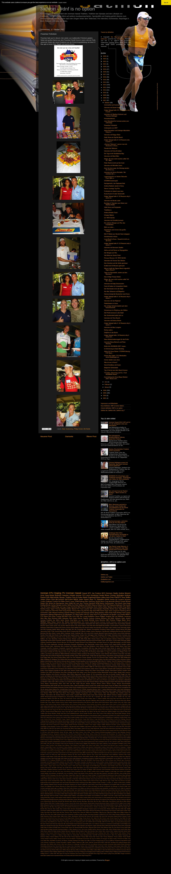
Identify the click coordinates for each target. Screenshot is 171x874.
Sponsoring (43, 631)
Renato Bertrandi (81, 640)
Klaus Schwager (67, 780)
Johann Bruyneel (115, 769)
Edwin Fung (70, 737)
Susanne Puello (53, 833)
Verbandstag (43, 846)
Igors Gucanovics (126, 760)
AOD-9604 (54, 698)
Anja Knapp (127, 603)
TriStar (53, 631)
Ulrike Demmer (57, 844)
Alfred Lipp (99, 700)
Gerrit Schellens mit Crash (112, 365)
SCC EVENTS (89, 821)
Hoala (55, 758)
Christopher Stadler (45, 667)
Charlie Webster (104, 721)
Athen (62, 646)
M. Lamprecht (127, 788)
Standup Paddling (86, 691)
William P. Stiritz (101, 849)
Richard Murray (120, 629)
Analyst (70, 702)
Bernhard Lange (122, 709)
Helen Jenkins (126, 618)
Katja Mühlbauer (92, 678)
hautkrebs (125, 694)
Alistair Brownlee (55, 595)
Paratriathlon (81, 685)
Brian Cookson (100, 713)
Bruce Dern (53, 715)
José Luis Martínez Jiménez (71, 773)
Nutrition (43, 609)
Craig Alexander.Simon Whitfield (76, 726)
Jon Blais (88, 771)
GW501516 (64, 749)
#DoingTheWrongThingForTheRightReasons (55, 696)
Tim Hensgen (104, 838)
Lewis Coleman (55, 786)
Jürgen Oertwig (91, 775)
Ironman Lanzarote (118, 762)
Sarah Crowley (50, 625)
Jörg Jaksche (59, 775)
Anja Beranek (106, 631)
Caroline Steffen (67, 605)
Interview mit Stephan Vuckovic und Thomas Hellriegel (115, 115)
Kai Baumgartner (117, 37)
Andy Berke (125, 704)
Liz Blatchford (127, 680)
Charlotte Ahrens (96, 665)
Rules (54, 616)
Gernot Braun (50, 750)
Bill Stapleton (93, 663)
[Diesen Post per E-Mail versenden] (43, 429)
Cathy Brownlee (78, 719)
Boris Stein (113, 663)
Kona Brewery (121, 780)
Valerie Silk (52, 694)
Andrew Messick (125, 593)
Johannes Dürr (118, 676)
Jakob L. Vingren (48, 765)
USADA (53, 607)
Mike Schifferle (102, 801)
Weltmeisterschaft (92, 847)
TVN (54, 693)
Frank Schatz (88, 745)
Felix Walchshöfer (52, 597)
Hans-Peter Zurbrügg (66, 672)
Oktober (107, 102)
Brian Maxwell (115, 713)
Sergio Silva (128, 825)
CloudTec (49, 648)
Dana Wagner (77, 728)
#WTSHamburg (78, 696)
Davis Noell (47, 732)
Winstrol (129, 849)
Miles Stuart (109, 801)
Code (90, 724)
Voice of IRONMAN (89, 846)
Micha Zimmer (73, 799)
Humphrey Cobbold (93, 758)
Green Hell (68, 752)
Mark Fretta (111, 792)
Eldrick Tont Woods (90, 737)
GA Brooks (59, 749)
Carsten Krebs (47, 719)
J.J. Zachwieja (76, 763)
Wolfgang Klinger (109, 851)
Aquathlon (83, 661)
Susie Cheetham (61, 833)
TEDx (48, 834)
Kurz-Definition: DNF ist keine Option (112, 406)
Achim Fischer (72, 698)
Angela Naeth (47, 706)
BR (81, 707)
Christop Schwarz (105, 722)
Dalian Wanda (71, 609)
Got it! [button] (166, 2)
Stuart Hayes (104, 691)
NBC (107, 620)
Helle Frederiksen (99, 635)
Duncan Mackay (111, 736)
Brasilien (86, 713)
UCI (63, 614)
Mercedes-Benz (114, 797)
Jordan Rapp (113, 771)
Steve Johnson (106, 831)
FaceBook (50, 624)
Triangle (111, 657)
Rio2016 (42, 625)
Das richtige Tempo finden (112, 277)
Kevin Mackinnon (67, 637)
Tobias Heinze (51, 622)
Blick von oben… (109, 227)
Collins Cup (120, 622)
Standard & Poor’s (77, 829)
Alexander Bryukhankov (77, 644)
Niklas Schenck (114, 805)
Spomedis (55, 829)
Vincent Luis (105, 642)
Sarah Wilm (85, 823)
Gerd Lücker (100, 650)
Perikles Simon (74, 655)
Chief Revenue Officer (122, 721)
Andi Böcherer (87, 702)
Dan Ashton (57, 728)
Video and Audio (97, 642)
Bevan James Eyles (63, 711)
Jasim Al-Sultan (111, 765)
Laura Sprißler (111, 680)
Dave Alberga (124, 728)
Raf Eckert (84, 687)
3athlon (100, 607)
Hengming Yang (126, 650)
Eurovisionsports (70, 741)
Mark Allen (43, 618)
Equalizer (75, 739)
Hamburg (123, 610)
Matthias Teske (107, 795)
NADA (89, 605)
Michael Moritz (47, 801)
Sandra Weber (62, 657)
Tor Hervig (92, 840)
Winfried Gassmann (121, 849)
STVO (108, 821)
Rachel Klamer (52, 640)
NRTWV (117, 803)
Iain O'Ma (105, 760)
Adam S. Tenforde (97, 698)
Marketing (47, 793)
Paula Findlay (121, 624)
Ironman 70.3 (80, 595)
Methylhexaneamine (54, 799)
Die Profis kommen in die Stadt (114, 313)
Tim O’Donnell (71, 642)
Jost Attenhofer (60, 773)
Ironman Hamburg (108, 762)
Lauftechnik (84, 784)
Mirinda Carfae (115, 801)
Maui (49, 618)
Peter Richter (82, 655)
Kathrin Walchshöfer (86, 624)
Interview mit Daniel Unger (112, 107)
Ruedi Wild (50, 821)
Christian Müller (66, 722)
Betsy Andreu (81, 663)
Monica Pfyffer (48, 803)
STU (106, 821)
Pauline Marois (120, 810)
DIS (109, 618)
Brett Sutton (79, 614)
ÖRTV (89, 855)
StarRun (94, 829)
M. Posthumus (43, 790)
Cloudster (86, 724)
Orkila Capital (74, 685)
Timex (68, 693)
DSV (53, 728)
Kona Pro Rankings (91, 652)
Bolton (126, 711)
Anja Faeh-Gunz (62, 706)
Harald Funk (76, 672)
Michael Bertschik (91, 799)
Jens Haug (86, 767)
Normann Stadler (112, 593)
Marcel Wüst (124, 790)
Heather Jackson (116, 650)
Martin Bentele (61, 629)
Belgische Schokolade (111, 367)
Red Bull (65, 818)
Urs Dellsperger (76, 844)
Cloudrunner (81, 724)
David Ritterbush (123, 730)
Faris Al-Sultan (77, 597)
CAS (85, 614)
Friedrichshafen (97, 747)
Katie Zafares (63, 778)
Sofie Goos (71, 691)
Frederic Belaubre (68, 747)
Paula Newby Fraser (106, 685)
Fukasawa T (123, 747)
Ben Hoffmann (74, 646)
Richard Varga (113, 818)
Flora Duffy (48, 635)
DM (96, 667)
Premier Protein (68, 687)
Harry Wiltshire (108, 650)
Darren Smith (127, 667)
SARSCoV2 (76, 689)
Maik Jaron (74, 790)
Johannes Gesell (124, 769)
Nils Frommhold (79, 629)
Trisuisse (99, 693)
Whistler (54, 849)
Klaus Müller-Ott (70, 603)
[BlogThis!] (45, 429)
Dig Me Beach (100, 601)
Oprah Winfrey (110, 624)
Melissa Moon (91, 797)
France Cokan (127, 743)
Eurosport (63, 741)
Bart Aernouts (119, 631)
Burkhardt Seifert (97, 715)
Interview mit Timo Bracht (112, 318)
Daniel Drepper (102, 667)
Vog (82, 610)
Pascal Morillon (78, 810)
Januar (107, 387)
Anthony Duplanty (75, 706)
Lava (116, 680)
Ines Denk (67, 762)
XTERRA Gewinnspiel (111, 180)
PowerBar (106, 609)
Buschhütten (106, 625)
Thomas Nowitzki (44, 838)
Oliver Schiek (56, 808)
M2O (49, 790)
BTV (119, 597)
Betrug (75, 663)
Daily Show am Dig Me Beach (113, 137)
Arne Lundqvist (109, 706)
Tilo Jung (91, 838)
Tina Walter (125, 838)
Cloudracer (55, 648)
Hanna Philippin (100, 616)
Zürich (101, 853)
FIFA (67, 650)
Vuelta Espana (116, 846)
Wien (105, 694)
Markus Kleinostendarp (51, 683)
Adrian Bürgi (110, 698)
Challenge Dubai (53, 721)
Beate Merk (47, 709)
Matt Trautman (60, 795)
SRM (103, 821)
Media (45, 797)
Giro (47, 672)
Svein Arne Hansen (70, 833)
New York (124, 653)
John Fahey (125, 676)
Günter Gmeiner (122, 752)
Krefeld (53, 782)
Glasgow (84, 750)
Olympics (101, 612)
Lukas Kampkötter (103, 788)
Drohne (96, 736)
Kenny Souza (94, 778)
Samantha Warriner (92, 689)
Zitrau (95, 853)
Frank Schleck (95, 745)
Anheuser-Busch (65, 661)
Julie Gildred (111, 773)
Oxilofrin (48, 810)
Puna (89, 814)
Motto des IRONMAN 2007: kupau (115, 346)
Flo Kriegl (76, 743)
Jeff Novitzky (78, 676)
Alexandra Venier (81, 700)
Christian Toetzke (109, 646)
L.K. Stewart (114, 782)
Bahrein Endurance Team (94, 707)
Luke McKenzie (56, 653)
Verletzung (49, 846)
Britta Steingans (123, 713)
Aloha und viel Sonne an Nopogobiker (116, 250)
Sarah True (69, 657)
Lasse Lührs (95, 680)
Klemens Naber (59, 680)
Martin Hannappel (69, 793)
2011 (104, 90)
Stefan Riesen (43, 831)
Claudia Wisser (103, 595)
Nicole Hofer (100, 805)
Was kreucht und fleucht (80, 847)
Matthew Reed (83, 795)
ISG (94, 674)
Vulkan (122, 846)
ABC (102, 696)
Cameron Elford (66, 717)
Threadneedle (79, 838)
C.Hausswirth (104, 715)
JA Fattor (87, 763)
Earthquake (119, 668)
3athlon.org (120, 39)
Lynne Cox (116, 788)
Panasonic (65, 810)
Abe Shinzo (60, 698)
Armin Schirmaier (88, 706)
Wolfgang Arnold (84, 851)
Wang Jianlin (62, 631)
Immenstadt (43, 762)
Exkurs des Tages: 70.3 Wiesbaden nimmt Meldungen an (115, 356)
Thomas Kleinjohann (108, 836)
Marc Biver (118, 790)
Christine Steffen (97, 722)
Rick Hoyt (119, 818)
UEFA (99, 842)
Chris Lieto (87, 633)
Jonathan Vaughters (105, 771)
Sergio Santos (121, 825)
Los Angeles (60, 788)
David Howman (108, 633)
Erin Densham (62, 650)
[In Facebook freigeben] (48, 429)
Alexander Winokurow (60, 700)
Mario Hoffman (89, 792)
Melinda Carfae (76, 797)
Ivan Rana (106, 674)
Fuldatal (129, 747)
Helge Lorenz (83, 672)
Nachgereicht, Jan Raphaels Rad (114, 183)
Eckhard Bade (49, 737)
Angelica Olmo (53, 706)
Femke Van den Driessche (67, 743)
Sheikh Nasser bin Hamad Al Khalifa (74, 827)
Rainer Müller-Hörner (62, 816)
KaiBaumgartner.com (107, 582)
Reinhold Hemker (61, 640)
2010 (105, 92)
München (102, 620)
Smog (122, 827)
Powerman (61, 687)
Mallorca (97, 681)
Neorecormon (76, 805)
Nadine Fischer (123, 803)
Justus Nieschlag (121, 627)
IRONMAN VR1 (71, 760)
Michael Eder (113, 799)
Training (58, 616)
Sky (113, 827)
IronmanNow (98, 674)
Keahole (67, 612)
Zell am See (85, 853)
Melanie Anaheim (63, 797)
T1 (46, 834)
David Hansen (102, 730)
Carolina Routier (123, 717)
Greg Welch (127, 607)
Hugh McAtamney (77, 758)
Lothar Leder (51, 681)
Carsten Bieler (60, 633)
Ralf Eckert (69, 599)
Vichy (53, 846)
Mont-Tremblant (56, 803)
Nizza (62, 685)
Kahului (103, 775)
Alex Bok (105, 659)
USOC (108, 842)
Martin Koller (77, 793)
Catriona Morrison (62, 665)
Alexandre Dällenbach (91, 700)
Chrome (51, 724)
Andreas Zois (93, 704)
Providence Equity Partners (107, 629)
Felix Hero (49, 743)
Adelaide (104, 698)
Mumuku (87, 612)
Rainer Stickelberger (73, 816)
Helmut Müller (86, 756)
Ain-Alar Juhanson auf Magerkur (114, 291)
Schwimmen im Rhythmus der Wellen (116, 310)
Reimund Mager (79, 818)
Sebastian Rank (67, 618)
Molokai (129, 801)
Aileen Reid (116, 698)
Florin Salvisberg (92, 743)
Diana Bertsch (77, 668)
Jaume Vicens (118, 765)
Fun (48, 749)
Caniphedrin (116, 717)
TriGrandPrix (63, 842)
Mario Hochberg (81, 792)
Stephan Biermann (65, 831)
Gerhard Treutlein (122, 670)
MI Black (58, 790)
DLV (94, 667)
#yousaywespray (72, 659)
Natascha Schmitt (68, 805)
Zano (77, 853)
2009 (105, 95)
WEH (122, 657)
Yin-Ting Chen (66, 853)
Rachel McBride (77, 687)
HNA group (54, 754)
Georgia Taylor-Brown (111, 670)
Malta (93, 790)
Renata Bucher (86, 818)
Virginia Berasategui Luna (117, 642)
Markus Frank (53, 793)
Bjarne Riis (92, 711)
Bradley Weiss (120, 663)
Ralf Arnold (81, 816)
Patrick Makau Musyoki (88, 810)
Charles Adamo (76, 665)
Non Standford (68, 806)
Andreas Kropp (52, 704)
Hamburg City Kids (72, 754)
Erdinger (55, 650)
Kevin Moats (113, 778)
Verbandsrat (128, 844)
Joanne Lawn (76, 769)
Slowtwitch (65, 691)
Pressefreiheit (95, 629)
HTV (98, 614)
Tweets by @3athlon (107, 32)
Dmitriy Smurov (95, 668)
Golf (118, 750)
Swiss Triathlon (110, 833)
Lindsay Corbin (81, 786)
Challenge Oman (74, 721)
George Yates (127, 749)
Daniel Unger (104, 610)
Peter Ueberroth (81, 812)
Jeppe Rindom (86, 676)
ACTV (115, 696)
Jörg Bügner (66, 678)
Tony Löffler (87, 840)
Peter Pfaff (114, 597)
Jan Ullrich (56, 620)
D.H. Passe (116, 726)
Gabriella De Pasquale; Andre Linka (76, 749)
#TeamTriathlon (70, 696)
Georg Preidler (100, 670)
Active (49, 644)
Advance (79, 659)
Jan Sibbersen (49, 676)
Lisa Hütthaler (119, 616)
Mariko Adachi (66, 792)
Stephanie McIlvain (75, 831)
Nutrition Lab (97, 806)
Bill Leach (87, 711)
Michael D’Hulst (106, 799)
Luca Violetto (81, 788)
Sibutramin (91, 827)
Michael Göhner (101, 683)
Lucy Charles (121, 614)
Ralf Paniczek (87, 816)
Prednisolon (70, 814)
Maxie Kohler (121, 795)
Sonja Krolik (78, 691)
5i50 (93, 696)
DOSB (97, 603)
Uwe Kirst (88, 844)
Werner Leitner (123, 847)
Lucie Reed (48, 653)
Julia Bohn (91, 773)
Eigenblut (82, 737)
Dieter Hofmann (116, 618)
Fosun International (112, 743)
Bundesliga (79, 715)
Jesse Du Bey (94, 676)
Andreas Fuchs (108, 644)
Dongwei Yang (72, 736)
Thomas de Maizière (71, 838)
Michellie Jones (94, 620)
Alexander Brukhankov (64, 644)
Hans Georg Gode (96, 754)
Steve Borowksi (91, 831)
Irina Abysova (89, 762)
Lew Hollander (48, 786)
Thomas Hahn (99, 836)
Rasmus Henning (114, 655)
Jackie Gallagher (117, 763)
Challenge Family (69, 633)
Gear (123, 597)
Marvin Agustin (105, 793)
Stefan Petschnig (121, 640)
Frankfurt (55, 601)
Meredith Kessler (123, 797)
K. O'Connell (99, 775)
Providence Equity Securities (80, 814)
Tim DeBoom (97, 838)
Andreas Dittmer (109, 702)
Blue (97, 711)
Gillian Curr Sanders (66, 750)
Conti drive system (115, 724)
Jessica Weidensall (111, 767)
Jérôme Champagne (51, 775)
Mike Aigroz (84, 801)
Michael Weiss (109, 653)
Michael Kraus (67, 639)
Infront (128, 610)
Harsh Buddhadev (113, 754)
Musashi (97, 803)
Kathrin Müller (124, 777)
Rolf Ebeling (104, 820)
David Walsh (51, 668)
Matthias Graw (99, 795)
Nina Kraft (51, 655)
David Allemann (82, 730)
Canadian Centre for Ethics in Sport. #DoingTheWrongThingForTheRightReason (94, 717)
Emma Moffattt (127, 737)
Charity (69, 665)
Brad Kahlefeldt (71, 713)
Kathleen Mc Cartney (115, 777)
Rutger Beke (47, 657)
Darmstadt (118, 728)
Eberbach (42, 737)
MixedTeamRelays (45, 685)
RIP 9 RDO (109, 814)
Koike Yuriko (115, 780)
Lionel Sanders (97, 609)
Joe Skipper (89, 769)
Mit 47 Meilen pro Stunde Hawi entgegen (117, 234)
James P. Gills (71, 765)
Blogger (107, 860)
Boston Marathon (52, 713)
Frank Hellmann (65, 745)
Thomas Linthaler (118, 836)
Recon (56, 818)
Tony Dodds (81, 840)
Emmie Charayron (44, 739)
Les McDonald (94, 637)
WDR (81, 694)
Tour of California (110, 840)
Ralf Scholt (102, 816)
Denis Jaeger (69, 732)
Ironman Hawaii (73, 593)
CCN (114, 715)
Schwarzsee (103, 823)
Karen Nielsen (61, 777)
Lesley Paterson (102, 637)
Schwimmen (109, 823)
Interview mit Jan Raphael (112, 301)
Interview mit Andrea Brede (112, 320)
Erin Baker (114, 739)
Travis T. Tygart (92, 693)
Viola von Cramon (66, 846)
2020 (105, 66)
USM (106, 842)
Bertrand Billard (54, 711)
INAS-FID (126, 758)
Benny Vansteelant (89, 709)
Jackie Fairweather (108, 763)
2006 (105, 390)
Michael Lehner (100, 653)
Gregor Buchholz (71, 607)
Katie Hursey (56, 778)
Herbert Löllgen (110, 756)
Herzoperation (97, 627)
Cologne (94, 724)
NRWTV (128, 614)
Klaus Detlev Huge (49, 680)
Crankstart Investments (78, 667)
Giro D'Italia (73, 750)
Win (106, 849)
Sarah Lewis (116, 689)
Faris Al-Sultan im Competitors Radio (115, 286)
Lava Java (79, 603)
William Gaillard (93, 849)
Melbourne (69, 797)
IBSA (119, 758)
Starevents (99, 829)
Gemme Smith (94, 749)
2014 (105, 82)
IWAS (101, 760)
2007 (105, 100)
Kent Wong (107, 778)
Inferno (71, 762)
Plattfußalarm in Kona (111, 303)
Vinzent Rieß (58, 846)
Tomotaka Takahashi (73, 840)
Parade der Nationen (110, 148)
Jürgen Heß (78, 775)
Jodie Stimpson (53, 612)
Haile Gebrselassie (62, 754)
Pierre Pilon (47, 814)
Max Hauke (76, 683)
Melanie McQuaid (91, 683)
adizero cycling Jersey (109, 853)
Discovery (48, 736)
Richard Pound (91, 640)
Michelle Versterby (77, 801)
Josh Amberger (52, 773)
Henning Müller (102, 756)
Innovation (83, 762)
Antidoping (113, 631)
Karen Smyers (69, 777)
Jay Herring (125, 765)
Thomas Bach (76, 610)
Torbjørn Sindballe (76, 693)
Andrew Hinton (109, 704)
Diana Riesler (110, 648)
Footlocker (105, 743)
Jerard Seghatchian (94, 767)
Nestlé (55, 685)
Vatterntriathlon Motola (119, 844)
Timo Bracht (118, 603)
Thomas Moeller (127, 836)
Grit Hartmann (56, 672)
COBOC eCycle (120, 715)
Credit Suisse (94, 726)
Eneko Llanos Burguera (47, 670)
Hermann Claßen (118, 756)
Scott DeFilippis (124, 823)
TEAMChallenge (80, 601)
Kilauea (72, 612)
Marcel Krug (119, 637)
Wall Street (57, 847)
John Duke (49, 771)
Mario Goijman (73, 792)
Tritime (104, 693)
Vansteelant (111, 844)
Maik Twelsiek (91, 681)
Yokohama (72, 853)
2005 (105, 393)
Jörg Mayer (65, 775)
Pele (53, 610)
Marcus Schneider (49, 792)
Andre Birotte (95, 702)
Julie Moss (116, 773)
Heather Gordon (53, 756)
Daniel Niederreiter (94, 728)
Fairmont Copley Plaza (117, 741)
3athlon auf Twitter (106, 577)
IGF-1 (122, 758)
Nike (47, 655)
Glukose (105, 750)
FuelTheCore (117, 747)
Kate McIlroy (92, 777)
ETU (78, 609)
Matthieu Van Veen (45, 639)
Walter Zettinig (70, 847)
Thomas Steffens (53, 838)
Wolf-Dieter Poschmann (74, 851)
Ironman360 (47, 763)
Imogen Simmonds (112, 635)
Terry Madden (118, 834)
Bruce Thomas (70, 715)
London (42, 601)
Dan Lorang (83, 616)
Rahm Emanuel (53, 816)
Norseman (67, 685)
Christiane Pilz (89, 722)
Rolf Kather (98, 640)
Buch (75, 715)
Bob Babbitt (99, 625)
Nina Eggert (58, 806)
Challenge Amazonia (126, 719)
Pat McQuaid (57, 655)
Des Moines (76, 732)
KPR (44, 629)
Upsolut (57, 631)
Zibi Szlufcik (127, 642)
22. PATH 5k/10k (109, 218)
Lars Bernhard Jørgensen (68, 784)
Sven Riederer (44, 693)
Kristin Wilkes (88, 782)
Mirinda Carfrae (51, 605)
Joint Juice (83, 771)
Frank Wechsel (111, 745)
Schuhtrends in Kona (110, 236)
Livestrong (127, 616)
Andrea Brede (112, 659)
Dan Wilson (71, 728)
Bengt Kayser (71, 709)
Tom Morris (58, 840)
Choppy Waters (109, 215)
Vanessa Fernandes (103, 844)
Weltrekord (100, 847)
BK (70, 707)
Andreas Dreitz (99, 644)
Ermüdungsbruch (126, 739)
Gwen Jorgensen (114, 610)
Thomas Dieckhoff (89, 603)
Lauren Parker (91, 784)
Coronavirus (77, 648)
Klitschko (105, 780)
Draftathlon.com (106, 579)
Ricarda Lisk (122, 655)
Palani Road (108, 612)
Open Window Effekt (109, 808)
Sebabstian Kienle (92, 607)
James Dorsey (64, 765)
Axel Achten (51, 707)
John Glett (54, 771)
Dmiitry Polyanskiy (55, 736)
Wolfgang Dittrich (101, 851)
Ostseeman (43, 810)
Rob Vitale (128, 818)
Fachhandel (101, 741)
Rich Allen (99, 818)
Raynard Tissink (126, 816)
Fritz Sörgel (93, 670)
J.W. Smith (82, 763)
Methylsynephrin (63, 799)
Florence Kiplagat (83, 743)
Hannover (89, 754)
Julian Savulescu (103, 773)
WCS (103, 593)
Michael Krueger (111, 683)
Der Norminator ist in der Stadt (113, 289)
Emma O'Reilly (127, 668)
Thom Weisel (62, 693)
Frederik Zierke (76, 747)
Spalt (41, 829)
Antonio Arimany (44, 646)
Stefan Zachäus (57, 831)
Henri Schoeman (92, 672)
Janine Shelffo (71, 676)
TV (95, 599)
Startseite (69, 436)
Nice (59, 685)
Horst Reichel (55, 674)
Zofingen (119, 694)
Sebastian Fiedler (75, 825)
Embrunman (120, 737)
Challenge (49, 601)
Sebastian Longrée (57, 691)
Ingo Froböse (77, 762)
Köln (94, 624)
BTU (116, 661)
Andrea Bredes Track (110, 212)
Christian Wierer (118, 646)
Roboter (76, 820)
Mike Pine (96, 801)
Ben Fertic (72, 616)
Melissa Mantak (84, 797)
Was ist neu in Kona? (110, 362)
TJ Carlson (53, 834)
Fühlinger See (52, 749)
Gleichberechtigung (91, 750)
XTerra (48, 599)
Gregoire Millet (81, 752)
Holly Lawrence (126, 672)
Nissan (63, 806)
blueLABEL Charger (119, 853)
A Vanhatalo (97, 696)
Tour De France (45, 607)
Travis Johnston (44, 842)
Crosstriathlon (84, 648)
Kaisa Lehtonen (118, 775)
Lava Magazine (105, 784)
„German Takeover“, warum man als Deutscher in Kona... (115, 144)
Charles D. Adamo (86, 665)
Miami (68, 799)
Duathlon (56, 627)
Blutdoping (100, 663)
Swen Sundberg (99, 833)
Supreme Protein (44, 833)
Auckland (66, 646)
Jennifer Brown (68, 767)
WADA (75, 599)
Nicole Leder (100, 639)
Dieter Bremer (86, 734)
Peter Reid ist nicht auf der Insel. (114, 163)
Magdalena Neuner (81, 681)
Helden (91, 627)
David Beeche (95, 730)
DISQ (41, 728)
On (105, 639)
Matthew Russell (91, 795)
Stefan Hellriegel (113, 829)
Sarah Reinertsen (78, 823)
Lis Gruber (88, 786)
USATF (102, 842)
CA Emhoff (110, 715)
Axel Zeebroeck (58, 707)
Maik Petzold (82, 607)
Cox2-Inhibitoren (64, 726)
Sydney (54, 642)
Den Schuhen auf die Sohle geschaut (115, 263)
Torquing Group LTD (100, 840)
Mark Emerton (104, 792)
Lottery (56, 681)
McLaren (82, 683)
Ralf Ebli (128, 624)
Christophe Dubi (44, 724)
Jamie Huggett (85, 765)
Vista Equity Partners (79, 846)
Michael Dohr (99, 799)
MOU (62, 790)
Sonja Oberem (78, 618)
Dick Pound (74, 734)
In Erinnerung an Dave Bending (114, 349)
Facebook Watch (73, 650)
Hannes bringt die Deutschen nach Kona (117, 294)
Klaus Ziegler (99, 780)
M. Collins (121, 788)
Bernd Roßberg (106, 709)
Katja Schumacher (102, 678)
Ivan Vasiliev (105, 627)
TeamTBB (94, 834)
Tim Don (94, 657)
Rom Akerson (111, 820)
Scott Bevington (116, 823)
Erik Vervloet (85, 627)
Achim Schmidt (80, 698)
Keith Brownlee (82, 778)
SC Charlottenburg (78, 821)
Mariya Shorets (96, 792)
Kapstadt (49, 777)
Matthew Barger (68, 795)
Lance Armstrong (92, 595)
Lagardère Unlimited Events (50, 784)
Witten (42, 659)
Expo (93, 741)
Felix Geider (43, 743)
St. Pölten (69, 829)
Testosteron (79, 657)
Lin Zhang (67, 786)
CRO (44, 717)
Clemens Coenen (56, 667)
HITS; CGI (48, 754)
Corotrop (58, 726)
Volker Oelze (104, 846)
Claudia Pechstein (72, 724)
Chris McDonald (50, 722)
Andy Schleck (57, 661)
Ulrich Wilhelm (50, 844)
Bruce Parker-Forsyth (61, 715)
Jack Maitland (99, 763)
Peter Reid (58, 610)
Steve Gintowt (98, 831)
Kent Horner (101, 778)
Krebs (49, 782)
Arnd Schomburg (90, 661)
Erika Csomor (99, 739)
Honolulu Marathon (45, 674)
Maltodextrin (98, 790)
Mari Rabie (118, 681)
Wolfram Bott (63, 659)
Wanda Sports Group (89, 694)
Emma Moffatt (74, 627)
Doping (57, 593)
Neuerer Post (46, 436)
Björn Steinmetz (90, 601)
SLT (80, 689)
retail (71, 855)
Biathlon (87, 663)
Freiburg (87, 670)
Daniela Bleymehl (99, 633)
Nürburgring (103, 806)
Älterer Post (91, 436)
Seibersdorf (108, 825)
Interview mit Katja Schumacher (114, 283)
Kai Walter (62, 601)
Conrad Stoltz (69, 648)
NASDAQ (112, 803)
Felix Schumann (56, 743)
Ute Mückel (82, 844)
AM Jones (125, 696)
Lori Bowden (43, 681)
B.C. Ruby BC (65, 707)
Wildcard (68, 625)
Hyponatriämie (109, 758)
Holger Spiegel (117, 672)
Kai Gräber (78, 678)
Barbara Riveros (122, 661)
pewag (68, 855)
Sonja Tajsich (50, 609)
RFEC (104, 814)
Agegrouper (54, 644)
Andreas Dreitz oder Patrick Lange (122, 702)
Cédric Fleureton (102, 726)
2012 (105, 87)
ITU (63, 593)
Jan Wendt (56, 676)
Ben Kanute (53, 663)
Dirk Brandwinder (111, 734)
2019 (105, 69)
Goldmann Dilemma (112, 750)
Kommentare (107, 568)
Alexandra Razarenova (71, 700)
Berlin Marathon (98, 709)
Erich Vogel (93, 739)
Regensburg (58, 614)
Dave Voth (75, 730)
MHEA (62, 653)
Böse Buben (52, 633)
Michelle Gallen (68, 801)
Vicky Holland (89, 642)
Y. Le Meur (50, 853)
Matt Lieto (69, 683)
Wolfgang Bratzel (92, 851)
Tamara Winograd (84, 834)
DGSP (129, 726)
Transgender (84, 693)
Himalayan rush (44, 758)
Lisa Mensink (107, 786)
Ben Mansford (64, 709)
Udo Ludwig (119, 842)
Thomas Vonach (62, 838)
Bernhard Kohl (44, 633)
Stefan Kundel (120, 829)
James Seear (78, 765)
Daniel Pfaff (109, 667)
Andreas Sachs (69, 704)
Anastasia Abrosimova (78, 702)
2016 (105, 77)
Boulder (59, 713)
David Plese (116, 730)
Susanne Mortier (126, 691)
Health (47, 756)
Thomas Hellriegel (61, 609)
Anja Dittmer (123, 609)
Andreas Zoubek (101, 704)
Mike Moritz (90, 801)
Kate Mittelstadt (99, 777)
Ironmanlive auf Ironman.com (113, 105)
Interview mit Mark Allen (111, 156)
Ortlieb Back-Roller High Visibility (122, 808)
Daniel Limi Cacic (86, 728)
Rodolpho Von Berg (83, 820)
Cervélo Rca (117, 719)
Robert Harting (52, 820)
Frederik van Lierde (59, 624)
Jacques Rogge (120, 674)
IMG (106, 635)
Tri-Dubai (58, 842)
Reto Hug (107, 687)
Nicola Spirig (94, 612)
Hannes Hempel (79, 635)
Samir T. (99, 689)
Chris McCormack (57, 599)
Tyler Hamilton (120, 693)
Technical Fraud (102, 834)
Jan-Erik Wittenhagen (95, 765)
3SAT (89, 696)
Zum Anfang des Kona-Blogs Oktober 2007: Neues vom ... (116, 377)
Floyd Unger (99, 743)
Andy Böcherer (49, 661)
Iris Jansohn (97, 762)
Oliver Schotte (63, 808)
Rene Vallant (94, 818)
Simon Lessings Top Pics (112, 188)
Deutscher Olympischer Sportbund (56, 734)
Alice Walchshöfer (90, 644)
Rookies (126, 820)
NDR (52, 685)
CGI (129, 663)
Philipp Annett (78, 429)
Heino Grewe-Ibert (68, 756)
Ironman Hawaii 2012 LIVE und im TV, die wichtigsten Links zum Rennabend (119, 423)
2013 (105, 85)
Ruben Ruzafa (68, 689)
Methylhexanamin (44, 799)
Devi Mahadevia (69, 668)
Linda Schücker (74, 786)
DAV (120, 726)
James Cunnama (122, 635)
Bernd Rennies (61, 663)
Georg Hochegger (83, 650)
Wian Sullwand (99, 694)
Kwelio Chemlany (101, 782)
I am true (115, 758)
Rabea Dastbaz (116, 814)
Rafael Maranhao (44, 816)
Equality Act (57, 670)
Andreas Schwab (77, 704)
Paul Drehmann (105, 810)
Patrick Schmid (89, 685)
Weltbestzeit (127, 657)
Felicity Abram (127, 741)
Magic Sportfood (68, 790)
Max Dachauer (92, 653)
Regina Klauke (71, 818)
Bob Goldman (101, 711)
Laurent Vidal (98, 784)
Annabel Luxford (126, 644)
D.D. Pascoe (110, 726)
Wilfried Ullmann (66, 849)
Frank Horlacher (74, 745)
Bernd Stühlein (69, 663)
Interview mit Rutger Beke (112, 135)
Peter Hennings (123, 685)
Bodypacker (107, 663)
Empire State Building (55, 739)
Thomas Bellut (84, 836)
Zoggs (98, 853)
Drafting (42, 605)
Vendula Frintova (60, 694)
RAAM (101, 814)
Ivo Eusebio (112, 674)
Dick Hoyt (68, 734)
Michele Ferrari (117, 653)
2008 (105, 98)
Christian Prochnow (111, 622)
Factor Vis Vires (108, 741)
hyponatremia (57, 855)
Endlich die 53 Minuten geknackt (114, 265)
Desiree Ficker (83, 732)
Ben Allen (59, 709)
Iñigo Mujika (65, 763)
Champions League (95, 721)
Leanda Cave (79, 612)
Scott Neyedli (47, 825)
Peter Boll (59, 812)
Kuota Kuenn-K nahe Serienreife (114, 194)
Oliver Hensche (48, 808)
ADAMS (120, 696)
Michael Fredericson (122, 799)
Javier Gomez (64, 620)
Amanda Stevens (60, 702)
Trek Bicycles (52, 842)
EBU (114, 668)
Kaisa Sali (125, 775)
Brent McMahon (91, 646)
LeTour (126, 652)
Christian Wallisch (81, 722)
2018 (105, 72)
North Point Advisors (89, 806)
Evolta (85, 741)
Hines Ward (51, 758)
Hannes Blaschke (81, 754)
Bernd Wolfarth (114, 709)
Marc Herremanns (72, 653)
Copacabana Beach (126, 724)
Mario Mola (124, 681)
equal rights (43, 855)
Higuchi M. (128, 756)
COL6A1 (126, 715)
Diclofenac (79, 734)
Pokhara (59, 814)
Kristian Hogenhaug (80, 782)
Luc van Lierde (83, 620)
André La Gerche (117, 704)
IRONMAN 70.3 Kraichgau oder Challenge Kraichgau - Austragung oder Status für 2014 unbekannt (119, 477)
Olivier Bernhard (71, 808)
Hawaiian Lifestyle (68, 595)
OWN (119, 806)
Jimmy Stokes (43, 769)
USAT (118, 657)
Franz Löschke (84, 609)
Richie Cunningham (123, 687)
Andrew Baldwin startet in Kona (114, 186)
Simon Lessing (113, 640)
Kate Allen (59, 637)
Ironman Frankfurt (46, 620)
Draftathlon (91, 616)
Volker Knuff (98, 846)
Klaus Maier (60, 780)
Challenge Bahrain (44, 721)
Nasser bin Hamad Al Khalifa (57, 805)
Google (121, 750)
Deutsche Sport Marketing (118, 732)
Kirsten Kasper (44, 780)
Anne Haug (44, 595)
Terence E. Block (110, 834)
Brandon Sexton (79, 713)
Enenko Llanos (63, 739)
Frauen (54, 747)
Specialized (46, 829)
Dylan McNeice (103, 668)
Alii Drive (87, 610)
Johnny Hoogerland (76, 771)
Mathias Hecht (122, 793)
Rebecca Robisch (97, 605)
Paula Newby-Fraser (119, 612)
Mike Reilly (84, 639)
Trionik (86, 842)
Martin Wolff (99, 793)
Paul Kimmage (66, 655)
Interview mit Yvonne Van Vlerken (114, 260)
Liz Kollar (125, 786)
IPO (66, 624)
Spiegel (51, 829)
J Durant (70, 763)
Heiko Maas (61, 756)
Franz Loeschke (119, 745)
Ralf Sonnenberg (109, 816)
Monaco (42, 803)
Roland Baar (98, 820)
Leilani (117, 784)
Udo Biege (113, 842)
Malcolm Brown (88, 790)
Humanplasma (85, 758)
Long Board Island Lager (51, 788)
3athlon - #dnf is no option (67, 8)
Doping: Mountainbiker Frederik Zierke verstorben (119, 449)
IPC (130, 758)
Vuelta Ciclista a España (72, 694)
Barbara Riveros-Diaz (117, 707)
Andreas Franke (44, 704)
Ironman (44, 593)
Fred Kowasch (59, 747)
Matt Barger (46, 795)
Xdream (73, 625)
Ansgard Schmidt (75, 661)
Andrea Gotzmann (121, 659)
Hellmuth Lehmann (77, 756)
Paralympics (71, 810)
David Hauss (43, 668)
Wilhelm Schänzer (112, 694)
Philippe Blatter (121, 620)
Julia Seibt (96, 773)
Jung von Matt (123, 773)
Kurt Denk (75, 605)
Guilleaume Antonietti (98, 752)
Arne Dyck (102, 706)
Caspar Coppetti (66, 719)
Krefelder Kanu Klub (60, 782)
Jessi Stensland (103, 767)
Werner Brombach (107, 847)
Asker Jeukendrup (67, 429)
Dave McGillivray (68, 730)
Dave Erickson (60, 730)
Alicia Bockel (117, 700)
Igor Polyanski (117, 760)
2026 (105, 56)
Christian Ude (73, 722)
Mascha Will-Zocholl (114, 793)
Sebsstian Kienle (101, 825)
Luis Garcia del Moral (94, 788)
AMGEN (50, 698)
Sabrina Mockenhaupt (122, 821)
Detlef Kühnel (50, 627)
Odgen (125, 806)
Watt (87, 847)
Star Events (85, 829)
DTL (88, 614)
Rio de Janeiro (44, 689)
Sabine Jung (114, 821)
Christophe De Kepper (125, 722)
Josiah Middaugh (51, 637)
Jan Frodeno (96, 593)
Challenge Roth (79, 633)
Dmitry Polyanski (64, 736)
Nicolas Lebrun (92, 805)
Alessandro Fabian (98, 659)
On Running (100, 808)
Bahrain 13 (85, 707)
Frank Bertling (58, 745)
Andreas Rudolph (60, 704)
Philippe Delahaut (124, 812)
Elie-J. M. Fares (99, 737)
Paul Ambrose (97, 810)
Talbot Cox (69, 834)
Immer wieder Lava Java (112, 360)
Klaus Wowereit (92, 780)
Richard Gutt (113, 687)
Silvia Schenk (97, 827)
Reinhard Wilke (57, 618)
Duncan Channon (102, 736)
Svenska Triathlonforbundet (88, 833)
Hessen (111, 672)
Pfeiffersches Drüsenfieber (92, 812)
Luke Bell (111, 788)
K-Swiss (72, 678)
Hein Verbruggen (89, 635)
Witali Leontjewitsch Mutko (46, 851)
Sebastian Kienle (103, 599)
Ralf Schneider (95, 816)
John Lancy (60, 771)
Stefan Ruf (50, 831)
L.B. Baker (108, 782)
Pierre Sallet (53, 814)
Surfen (49, 631)
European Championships (54, 741)
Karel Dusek (55, 777)
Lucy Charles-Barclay (70, 681)
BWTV (67, 616)
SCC (84, 821)
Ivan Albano (53, 763)
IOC (91, 609)
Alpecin (53, 702)
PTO (41, 616)
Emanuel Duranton (112, 737)
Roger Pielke (91, 820)
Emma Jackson (66, 627)
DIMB (90, 667)
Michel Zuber (55, 801)
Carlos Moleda (100, 646)
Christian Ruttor (116, 665)
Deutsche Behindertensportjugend (103, 732)
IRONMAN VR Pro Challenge (47, 760)
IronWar (102, 762)
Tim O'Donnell (101, 657)
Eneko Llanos (117, 633)
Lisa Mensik (100, 786)
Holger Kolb (60, 758)
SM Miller (99, 821)
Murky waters (108, 330)
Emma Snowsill (48, 650)
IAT (91, 674)
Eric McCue (80, 739)
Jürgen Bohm (72, 775)
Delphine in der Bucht (111, 332)
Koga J (109, 780)
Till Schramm (86, 838)
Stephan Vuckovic (89, 618)
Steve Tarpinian (114, 831)
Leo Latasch (123, 784)
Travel (129, 840)
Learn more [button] (62, 2)
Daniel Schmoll (102, 648)
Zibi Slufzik (86, 429)
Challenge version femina (84, 721)
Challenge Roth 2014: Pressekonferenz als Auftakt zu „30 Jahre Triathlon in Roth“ (118, 534)
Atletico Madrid (44, 707)
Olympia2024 (79, 808)
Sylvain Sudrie (118, 833)
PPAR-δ (58, 810)
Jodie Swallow (113, 627)
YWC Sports (60, 853)
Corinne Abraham (51, 726)
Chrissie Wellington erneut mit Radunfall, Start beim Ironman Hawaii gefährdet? (118, 464)
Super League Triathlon (115, 691)
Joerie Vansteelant (106, 769)
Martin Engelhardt (89, 597)
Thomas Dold (92, 836)
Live (129, 652)
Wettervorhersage (47, 849)
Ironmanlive (44, 612)
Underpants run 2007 (111, 128)
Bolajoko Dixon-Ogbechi (118, 711)
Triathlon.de (79, 842)
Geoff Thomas (111, 749)
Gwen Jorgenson (114, 752)
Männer (108, 803)
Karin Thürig (82, 652)
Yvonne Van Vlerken (63, 622)
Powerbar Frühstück (110, 125)
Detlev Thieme (91, 732)
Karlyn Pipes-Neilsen (84, 777)
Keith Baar (75, 778)
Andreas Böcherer (101, 618)
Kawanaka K (69, 778)
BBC (96, 661)
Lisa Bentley (94, 786)
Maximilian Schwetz (57, 639)
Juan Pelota (59, 678)
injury (62, 855)
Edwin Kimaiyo (76, 737)
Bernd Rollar (127, 631)
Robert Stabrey (53, 689)
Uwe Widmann (94, 844)
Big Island (93, 610)
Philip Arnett (110, 812)
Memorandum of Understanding (102, 797)
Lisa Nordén (112, 614)
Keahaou (61, 612)
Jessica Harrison (102, 676)
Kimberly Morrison (112, 678)
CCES (126, 663)
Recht (52, 818)
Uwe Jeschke (61, 625)
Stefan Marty (127, 829)
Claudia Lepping (64, 724)
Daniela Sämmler (118, 667)
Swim (105, 833)
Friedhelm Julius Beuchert (87, 747)
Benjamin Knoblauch (80, 709)
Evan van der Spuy (79, 741)
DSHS (92, 633)
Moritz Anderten (83, 803)
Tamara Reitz (76, 834)
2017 (105, 74)
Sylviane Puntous (126, 833)
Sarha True (91, 823)
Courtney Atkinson (67, 667)
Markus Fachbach (82, 653)
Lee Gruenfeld (112, 784)
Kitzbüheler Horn (122, 678)
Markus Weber (61, 793)
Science (42, 691)
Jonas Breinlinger (51, 678)
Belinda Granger (44, 663)
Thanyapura (125, 834)
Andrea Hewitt (89, 622)
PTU (61, 810)
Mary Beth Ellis (69, 629)
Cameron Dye (59, 717)
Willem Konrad (79, 849)
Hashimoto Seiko (123, 754)
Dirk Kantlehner (86, 668)
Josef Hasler (120, 771)
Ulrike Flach (64, 844)
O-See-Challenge (110, 806)
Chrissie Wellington (117, 595)
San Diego (58, 823)
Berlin (94, 625)
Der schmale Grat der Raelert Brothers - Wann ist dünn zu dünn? (118, 492)
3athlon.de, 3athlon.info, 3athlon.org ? (113, 410)
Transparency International (120, 840)
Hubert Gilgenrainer (75, 674)
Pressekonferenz (109, 118)
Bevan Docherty (100, 622)
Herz (124, 756)
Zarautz (80, 853)
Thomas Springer (87, 657)
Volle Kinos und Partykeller (112, 207)
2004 (105, 395)
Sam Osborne (46, 823)
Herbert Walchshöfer (102, 672)
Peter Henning (73, 812)
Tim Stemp (110, 838)
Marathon (102, 681)
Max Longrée (114, 795)
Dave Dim (54, 730)
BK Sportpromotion (76, 707)
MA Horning (53, 790)
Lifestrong (62, 786)
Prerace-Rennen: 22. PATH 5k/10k (115, 258)
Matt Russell (53, 795)
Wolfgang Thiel (56, 659)
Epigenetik (70, 739)
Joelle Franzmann (97, 769)
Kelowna (88, 778)
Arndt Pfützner (96, 706)
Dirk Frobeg (118, 734)
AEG (45, 644)
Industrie (62, 762)
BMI (95, 622)
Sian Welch (85, 827)
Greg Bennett (75, 752)
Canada (73, 717)
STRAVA (84, 689)
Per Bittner (115, 685)
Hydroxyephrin (102, 758)
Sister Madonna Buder (106, 827)
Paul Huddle (97, 685)
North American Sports (77, 806)
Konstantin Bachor (72, 680)
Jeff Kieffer (54, 767)
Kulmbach (94, 782)
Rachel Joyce (114, 609)
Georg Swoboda (120, 749)
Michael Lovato (76, 639)
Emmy (80, 627)
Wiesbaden (68, 614)
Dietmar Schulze (94, 734)
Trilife (83, 842)
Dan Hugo (94, 648)
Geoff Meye (105, 749)
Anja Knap (68, 706)
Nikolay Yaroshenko (123, 805)
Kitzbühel (74, 637)
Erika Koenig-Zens (107, 739)
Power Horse (64, 814)
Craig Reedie (88, 726)
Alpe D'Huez (48, 702)
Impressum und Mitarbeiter (109, 403)
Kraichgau (49, 629)
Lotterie (42, 653)
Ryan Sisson (70, 821)
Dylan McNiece (119, 736)
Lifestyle (120, 680)
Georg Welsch (92, 650)
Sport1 (55, 625)
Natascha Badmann (116, 605)
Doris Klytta (78, 736)
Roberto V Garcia (69, 820)
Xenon (46, 853)
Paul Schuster (112, 810)
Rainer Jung (105, 655)
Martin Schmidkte (84, 793)
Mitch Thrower (92, 639)
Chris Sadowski (58, 722)
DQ (48, 728)
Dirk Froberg (125, 734)
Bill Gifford (81, 711)
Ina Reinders (56, 762)
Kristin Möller (100, 652)
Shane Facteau (61, 827)
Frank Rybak (81, 745)
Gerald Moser (43, 750)
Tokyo (106, 657)
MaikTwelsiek (81, 790)
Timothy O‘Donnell (117, 838)
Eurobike (120, 607)
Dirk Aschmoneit (102, 734)
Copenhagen (43, 726)
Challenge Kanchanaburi (63, 721)
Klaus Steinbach (76, 780)
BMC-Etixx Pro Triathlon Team (106, 661)
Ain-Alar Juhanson (87, 659)
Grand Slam (55, 752)
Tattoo (90, 834)
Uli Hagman (124, 842)
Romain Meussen (119, 820)
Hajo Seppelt (71, 635)
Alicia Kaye (123, 700)
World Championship (72, 631)
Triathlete (69, 842)
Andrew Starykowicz (96, 631)
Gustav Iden (107, 752)
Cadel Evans (49, 717)
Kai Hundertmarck (110, 775)
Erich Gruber (87, 739)
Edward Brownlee (62, 737)
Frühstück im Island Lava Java (113, 191)
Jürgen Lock (85, 775)
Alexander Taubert (49, 700)
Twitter (115, 657)
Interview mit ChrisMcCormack (113, 220)
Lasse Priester (103, 680)
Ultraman (69, 844)
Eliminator (105, 737)
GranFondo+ (43, 752)
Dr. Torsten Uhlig (86, 736)
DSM (50, 728)
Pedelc (125, 810)
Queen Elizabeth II (95, 814)
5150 (83, 622)
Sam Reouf (52, 823)
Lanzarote (59, 784)
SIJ (96, 821)
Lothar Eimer (66, 788)
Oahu (122, 806)
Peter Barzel (53, 812)
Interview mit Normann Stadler (113, 247)
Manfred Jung (104, 790)
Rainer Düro (48, 616)
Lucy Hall (86, 788)
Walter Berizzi (63, 847)
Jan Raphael (104, 614)
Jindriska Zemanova (53, 769)
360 (87, 696)
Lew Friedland (111, 637)
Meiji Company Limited (52, 797)
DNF (77, 616)
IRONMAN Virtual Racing (93, 760)
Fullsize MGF (43, 749)
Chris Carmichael (106, 665)
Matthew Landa (76, 795)
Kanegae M (44, 777)
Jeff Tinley (59, 767)
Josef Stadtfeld (127, 771)
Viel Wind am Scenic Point (112, 255)
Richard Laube (105, 818)
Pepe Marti (47, 812)
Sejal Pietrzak (114, 825)
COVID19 (43, 665)
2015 (105, 79)
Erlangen (120, 739)
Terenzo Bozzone (61, 642)
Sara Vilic (63, 823)
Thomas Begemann (76, 836)
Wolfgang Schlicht (117, 851)
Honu (71, 758)
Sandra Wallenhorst (107, 689)
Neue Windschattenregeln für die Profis (116, 339)
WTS (108, 605)
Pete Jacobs (127, 605)
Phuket (48, 687)
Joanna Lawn (69, 769)
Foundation (120, 743)
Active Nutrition (88, 698)
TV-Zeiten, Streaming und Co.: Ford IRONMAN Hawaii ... (115, 373)
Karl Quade (75, 777)
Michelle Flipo (61, 801)
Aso (130, 706)
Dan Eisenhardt (64, 728)
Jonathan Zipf (110, 616)
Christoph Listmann (114, 722)
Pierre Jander (90, 655)
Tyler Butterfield (111, 693)
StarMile (90, 829)
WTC (89, 593)
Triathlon (74, 842)
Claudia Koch (56, 724)
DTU (51, 593)
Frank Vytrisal (103, 745)
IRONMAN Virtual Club (80, 760)
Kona (65, 680)
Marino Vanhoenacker (107, 603)
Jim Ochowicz (120, 767)
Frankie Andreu (80, 670)
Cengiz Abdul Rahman (88, 719)
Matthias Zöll (83, 605)
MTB (65, 653)
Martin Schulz (92, 793)
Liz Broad (120, 786)
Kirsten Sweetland (52, 780)
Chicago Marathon (112, 721)
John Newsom (67, 771)
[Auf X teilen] (47, 429)
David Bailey (89, 730)
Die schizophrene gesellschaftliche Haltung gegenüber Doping (116, 437)
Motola (89, 803)
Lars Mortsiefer (88, 680)
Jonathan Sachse (95, 771)
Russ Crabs (64, 821)
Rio (130, 687)
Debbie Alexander (54, 732)
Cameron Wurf (123, 625)
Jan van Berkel (63, 676)
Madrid (54, 629)
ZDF (80, 631)
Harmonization (105, 754)
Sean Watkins (68, 825)
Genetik (100, 749)
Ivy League (59, 763)
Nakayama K (47, 805)
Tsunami (95, 842)
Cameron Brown (114, 625)
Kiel (117, 778)
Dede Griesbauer (59, 668)
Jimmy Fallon (127, 767)
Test (74, 657)
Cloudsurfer (62, 648)
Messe (129, 797)
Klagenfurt (80, 637)
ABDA (105, 696)
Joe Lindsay (83, 769)
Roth (104, 605)
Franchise (51, 745)
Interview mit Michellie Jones (113, 165)
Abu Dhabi (66, 698)
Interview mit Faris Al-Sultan (113, 151)
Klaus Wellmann (84, 780)
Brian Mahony (107, 713)
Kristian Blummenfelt (70, 782)
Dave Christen (48, 730)
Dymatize (110, 668)
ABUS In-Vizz (110, 696)
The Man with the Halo (65, 836)
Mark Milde (116, 792)
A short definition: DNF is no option (112, 408)
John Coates (67, 652)
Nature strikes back (103, 597)
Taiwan (65, 834)
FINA (96, 741)
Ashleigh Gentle (124, 706)
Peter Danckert (65, 812)
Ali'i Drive (112, 700)
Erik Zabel (64, 670)
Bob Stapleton (108, 711)
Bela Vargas (53, 709)
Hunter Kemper (86, 674)
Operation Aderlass (111, 639)
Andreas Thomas (86, 704)
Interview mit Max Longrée (112, 327)
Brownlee (47, 715)
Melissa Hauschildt (101, 624)
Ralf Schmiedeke (92, 687)
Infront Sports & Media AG (47, 652)
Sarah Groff (105, 640)
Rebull (49, 818)
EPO (60, 627)
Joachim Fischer (62, 769)
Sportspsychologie (62, 829)
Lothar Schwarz (73, 788)
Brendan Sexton (92, 713)
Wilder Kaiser (59, 849)
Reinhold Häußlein (71, 640)
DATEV (87, 667)
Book (46, 713)
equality (48, 855)
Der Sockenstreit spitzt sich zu (113, 315)
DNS (98, 610)
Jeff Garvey (48, 767)
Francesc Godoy (44, 745)
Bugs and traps (61, 607)
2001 (105, 398)
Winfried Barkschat (112, 849)
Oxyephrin (53, 810)
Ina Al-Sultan (50, 762)
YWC (55, 853)
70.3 (74, 614)
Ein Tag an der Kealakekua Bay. (114, 153)
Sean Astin (53, 825)
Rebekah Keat (43, 818)
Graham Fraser (127, 750)
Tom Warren (64, 840)
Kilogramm (121, 778)
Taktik (57, 693)
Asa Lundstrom (116, 706)
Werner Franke (115, 847)
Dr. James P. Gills (120, 648)
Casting (72, 719)
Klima (129, 609)
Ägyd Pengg (85, 855)
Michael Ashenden (82, 799)
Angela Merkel (117, 644)
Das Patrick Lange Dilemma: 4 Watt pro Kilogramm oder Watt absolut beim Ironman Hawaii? (118, 548)
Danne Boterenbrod (110, 728)
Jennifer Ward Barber (78, 767)
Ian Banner (111, 760)
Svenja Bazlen (67, 610)
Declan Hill (62, 732)
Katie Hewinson (48, 778)
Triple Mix (90, 842)
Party (116, 624)
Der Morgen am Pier (110, 253)
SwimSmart (49, 642)
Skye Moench (117, 827)
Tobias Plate (46, 840)
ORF (116, 806)
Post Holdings (54, 687)
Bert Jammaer (46, 711)
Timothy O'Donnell (80, 642)
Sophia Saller (127, 827)
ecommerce (128, 853)
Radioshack (123, 814)
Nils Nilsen (52, 806)
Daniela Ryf (113, 599)
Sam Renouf (54, 657)
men (65, 855)
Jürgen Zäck (77, 624)
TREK (50, 693)
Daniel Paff (102, 728)
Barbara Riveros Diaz (106, 707)
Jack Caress (93, 763)
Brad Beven (64, 713)
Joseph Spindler (44, 773)
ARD (63, 616)
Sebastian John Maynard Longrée (88, 825)
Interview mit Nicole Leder (112, 200)
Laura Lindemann (46, 610)
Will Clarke (73, 849)
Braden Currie (82, 646)
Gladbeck (79, 750)
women (80, 855)
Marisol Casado (120, 601)
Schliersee (97, 823)
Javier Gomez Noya (86, 599)
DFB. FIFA (124, 726)
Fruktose (103, 747)
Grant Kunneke (62, 752)
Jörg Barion (74, 620)
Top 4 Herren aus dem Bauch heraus (115, 370)
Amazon (66, 702)
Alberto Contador (86, 631)
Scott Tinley (48, 691)
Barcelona (125, 707)
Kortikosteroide (44, 782)
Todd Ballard (52, 840)
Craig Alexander (110, 601)
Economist (55, 737)
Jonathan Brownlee (124, 599)
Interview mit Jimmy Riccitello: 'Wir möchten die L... (115, 173)
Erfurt (122, 633)
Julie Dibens (74, 652)
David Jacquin (109, 730)
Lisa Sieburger (114, 786)
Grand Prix (49, 752)
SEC (94, 821)
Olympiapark (85, 808)
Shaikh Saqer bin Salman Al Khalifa (48, 827)
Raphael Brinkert (118, 816)
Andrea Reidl (101, 702)
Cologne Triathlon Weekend (104, 724)
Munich (93, 803)
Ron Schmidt (60, 689)
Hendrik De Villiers (94, 756)
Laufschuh (113, 652)
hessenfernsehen (75, 622)
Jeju (63, 767)
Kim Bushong (127, 778)
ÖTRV (42, 644)
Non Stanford (87, 629)
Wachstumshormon (49, 847)
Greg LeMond (63, 635)
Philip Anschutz (103, 812)
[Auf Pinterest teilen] (50, 429)
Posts (105, 565)
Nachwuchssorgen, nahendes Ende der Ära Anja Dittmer (118, 521)
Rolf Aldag (128, 629)
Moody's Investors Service (66, 803)
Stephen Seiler (83, 831)
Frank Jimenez (71, 670)
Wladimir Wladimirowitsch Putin (60, 851)
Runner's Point (56, 821)
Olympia (58, 605)
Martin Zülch (62, 683)
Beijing (129, 661)
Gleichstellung (99, 750)
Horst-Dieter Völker (65, 674)
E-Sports (128, 736)
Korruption (128, 780)
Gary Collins (88, 749)
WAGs (125, 846)
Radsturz (128, 814)
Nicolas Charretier (84, 805)
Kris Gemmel (80, 680)
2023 (105, 59)
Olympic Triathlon (65, 597)
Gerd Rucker (55, 635)
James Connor (56, 765)
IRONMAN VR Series (61, 760)
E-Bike (124, 736)
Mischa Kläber (123, 801)
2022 (105, 61)
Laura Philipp (120, 652)
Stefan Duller (105, 829)
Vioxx (72, 846)
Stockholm (120, 831)
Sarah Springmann (125, 689)
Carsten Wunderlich (56, 719)
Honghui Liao (66, 758)
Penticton (112, 620)
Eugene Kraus (43, 741)
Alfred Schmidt (105, 700)
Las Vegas (107, 652)
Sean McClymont (60, 825)
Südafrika (42, 834)
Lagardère (86, 637)
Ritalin (123, 818)
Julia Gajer (71, 624)
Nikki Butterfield (107, 805)
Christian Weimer (126, 665)
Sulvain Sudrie (127, 831)
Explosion (89, 741)
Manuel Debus (111, 790)
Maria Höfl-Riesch (58, 792)
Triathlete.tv (108, 210)
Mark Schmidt (127, 637)
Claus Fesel (127, 646)
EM (126, 648)
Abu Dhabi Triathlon (80, 625)
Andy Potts (89, 625)
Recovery (60, 818)
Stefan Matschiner (96, 691)
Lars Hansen (78, 784)
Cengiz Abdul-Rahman (99, 719)
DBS (90, 648)
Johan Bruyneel (59, 652)
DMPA (45, 728)
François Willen (48, 747)
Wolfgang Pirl (48, 659)
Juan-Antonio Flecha (83, 773)
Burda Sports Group (87, 715)
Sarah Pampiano (70, 823)
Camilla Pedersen (51, 665)
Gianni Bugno (57, 750)
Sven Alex (78, 833)
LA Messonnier (121, 782)
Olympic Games (93, 808)
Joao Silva (110, 676)
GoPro (50, 672)
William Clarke (86, 849)
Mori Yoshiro (77, 803)
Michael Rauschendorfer (124, 683)
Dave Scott (93, 614)
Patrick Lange (69, 601)
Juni (106, 382)
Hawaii (84, 593)
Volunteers (110, 846)
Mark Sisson (123, 792)
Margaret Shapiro (110, 681)
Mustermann (103, 803)
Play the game (98, 655)
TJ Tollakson (59, 834)
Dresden (92, 736)
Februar (107, 384)
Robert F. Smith (44, 820)
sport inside (75, 855)
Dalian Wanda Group (109, 607)
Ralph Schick (100, 687)
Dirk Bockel (49, 603)
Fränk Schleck (109, 747)
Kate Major (84, 678)
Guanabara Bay (89, 752)
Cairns (54, 717)
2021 (105, 64)
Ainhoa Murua (122, 698)
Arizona (82, 706)
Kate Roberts (106, 777)
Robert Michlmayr (60, 820)
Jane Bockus (104, 765)
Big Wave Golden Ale (74, 711)
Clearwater (43, 648)
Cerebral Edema (109, 719)
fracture (52, 855)
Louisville (61, 681)
